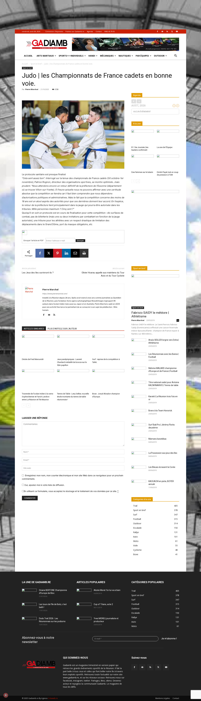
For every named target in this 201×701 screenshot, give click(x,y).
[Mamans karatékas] (138, 442)
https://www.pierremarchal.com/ (54, 294)
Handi (91, 55)
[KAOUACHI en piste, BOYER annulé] (138, 485)
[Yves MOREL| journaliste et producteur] (84, 622)
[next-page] (28, 405)
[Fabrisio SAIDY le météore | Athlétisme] (155, 291)
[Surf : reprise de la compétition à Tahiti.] (108, 346)
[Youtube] (177, 31)
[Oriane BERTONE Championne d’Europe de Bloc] (29, 594)
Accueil (28, 55)
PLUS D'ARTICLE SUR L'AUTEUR (62, 329)
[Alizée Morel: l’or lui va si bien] (84, 594)
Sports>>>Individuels (71, 55)
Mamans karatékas (157, 439)
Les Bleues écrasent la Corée (161, 467)
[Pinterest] (57, 253)
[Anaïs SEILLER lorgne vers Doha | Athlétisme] (138, 343)
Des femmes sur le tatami (142, 172)
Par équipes (142, 55)
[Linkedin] (66, 253)
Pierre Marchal (31, 89)
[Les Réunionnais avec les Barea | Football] (138, 358)
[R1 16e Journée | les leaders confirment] (142, 137)
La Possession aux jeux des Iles (162, 453)
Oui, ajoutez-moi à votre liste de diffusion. (44, 485)
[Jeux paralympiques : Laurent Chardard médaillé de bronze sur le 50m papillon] (73, 346)
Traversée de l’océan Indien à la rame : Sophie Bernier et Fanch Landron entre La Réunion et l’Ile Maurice (38, 397)
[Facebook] (157, 31)
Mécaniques (107, 55)
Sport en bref (36, 64)
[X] (172, 31)
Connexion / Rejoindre (54, 31)
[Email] (75, 253)
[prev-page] (24, 405)
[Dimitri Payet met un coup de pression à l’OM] (168, 162)
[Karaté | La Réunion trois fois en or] (138, 400)
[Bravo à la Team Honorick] (138, 414)
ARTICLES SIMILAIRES (34, 329)
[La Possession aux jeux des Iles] (138, 456)
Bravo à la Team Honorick (160, 410)
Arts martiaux (45, 55)
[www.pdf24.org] (73, 232)
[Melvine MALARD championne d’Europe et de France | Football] (138, 372)
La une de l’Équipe (164, 147)
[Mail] (162, 31)
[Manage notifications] (5, 695)
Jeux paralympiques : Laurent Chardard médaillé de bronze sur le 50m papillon (72, 362)
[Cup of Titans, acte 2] (84, 608)
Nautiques (125, 55)
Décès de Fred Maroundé (32, 359)
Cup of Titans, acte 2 (103, 604)
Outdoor (159, 55)
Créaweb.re (53, 698)
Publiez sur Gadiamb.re (74, 31)
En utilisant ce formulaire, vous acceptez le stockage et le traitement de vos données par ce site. (71, 491)
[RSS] (167, 31)
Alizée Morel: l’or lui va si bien (107, 590)
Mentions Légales (162, 698)
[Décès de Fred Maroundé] (38, 346)
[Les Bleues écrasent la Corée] (138, 471)
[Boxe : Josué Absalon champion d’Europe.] (108, 380)
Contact (99, 31)
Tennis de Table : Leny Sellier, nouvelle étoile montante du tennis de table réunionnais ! (73, 397)
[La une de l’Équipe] (168, 137)
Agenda (90, 31)
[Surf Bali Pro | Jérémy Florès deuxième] (138, 428)
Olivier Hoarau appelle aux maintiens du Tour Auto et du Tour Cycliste (103, 274)
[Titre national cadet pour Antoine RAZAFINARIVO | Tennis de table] (138, 386)
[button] (175, 56)
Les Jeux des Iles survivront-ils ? (38, 272)
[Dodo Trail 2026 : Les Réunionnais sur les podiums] (29, 622)
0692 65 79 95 (109, 31)
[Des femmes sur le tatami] (142, 162)
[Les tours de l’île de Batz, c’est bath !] (29, 608)
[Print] (84, 253)
